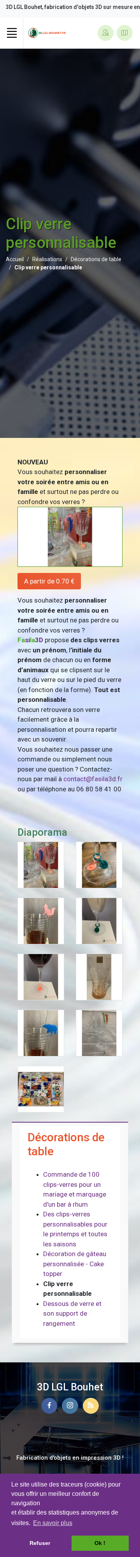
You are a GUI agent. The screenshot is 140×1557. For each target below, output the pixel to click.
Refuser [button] (40, 1543)
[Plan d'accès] (125, 33)
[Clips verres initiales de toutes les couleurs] (41, 1088)
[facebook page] (49, 1406)
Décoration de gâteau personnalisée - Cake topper (74, 1264)
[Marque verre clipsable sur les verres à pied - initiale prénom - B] (99, 920)
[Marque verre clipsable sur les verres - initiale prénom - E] (99, 976)
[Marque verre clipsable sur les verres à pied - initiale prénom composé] (99, 864)
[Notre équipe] (106, 33)
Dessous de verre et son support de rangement (72, 1313)
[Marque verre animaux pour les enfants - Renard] (41, 920)
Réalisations (47, 259)
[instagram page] (70, 1406)
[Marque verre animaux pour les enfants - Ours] (41, 1032)
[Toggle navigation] (11, 33)
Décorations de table (96, 259)
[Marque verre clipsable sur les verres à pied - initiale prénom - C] (41, 976)
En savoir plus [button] (52, 1523)
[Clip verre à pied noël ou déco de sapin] (99, 1032)
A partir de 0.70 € (49, 581)
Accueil (15, 259)
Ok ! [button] (99, 1543)
